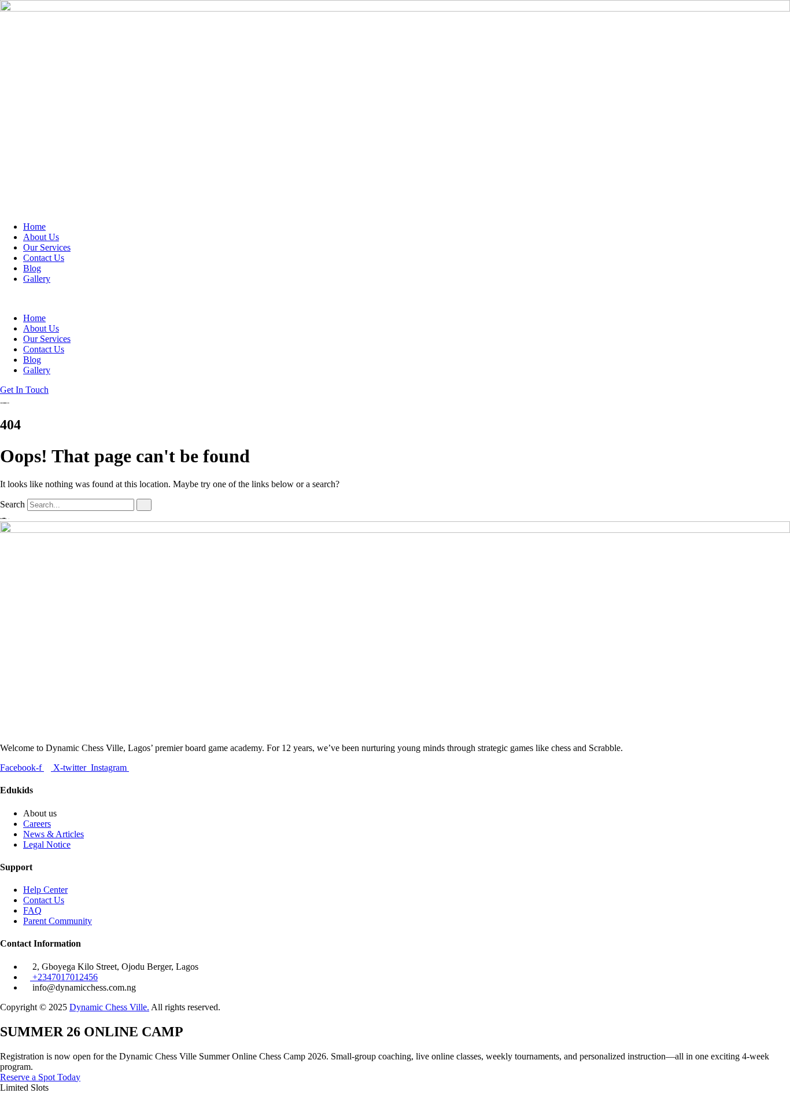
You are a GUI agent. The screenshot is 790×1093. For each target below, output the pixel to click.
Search (12, 504)
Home (34, 226)
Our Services (47, 247)
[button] (395, 298)
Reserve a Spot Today (40, 1077)
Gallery (36, 279)
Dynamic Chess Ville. (109, 1007)
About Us (41, 237)
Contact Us (43, 258)
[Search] (144, 505)
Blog (32, 268)
